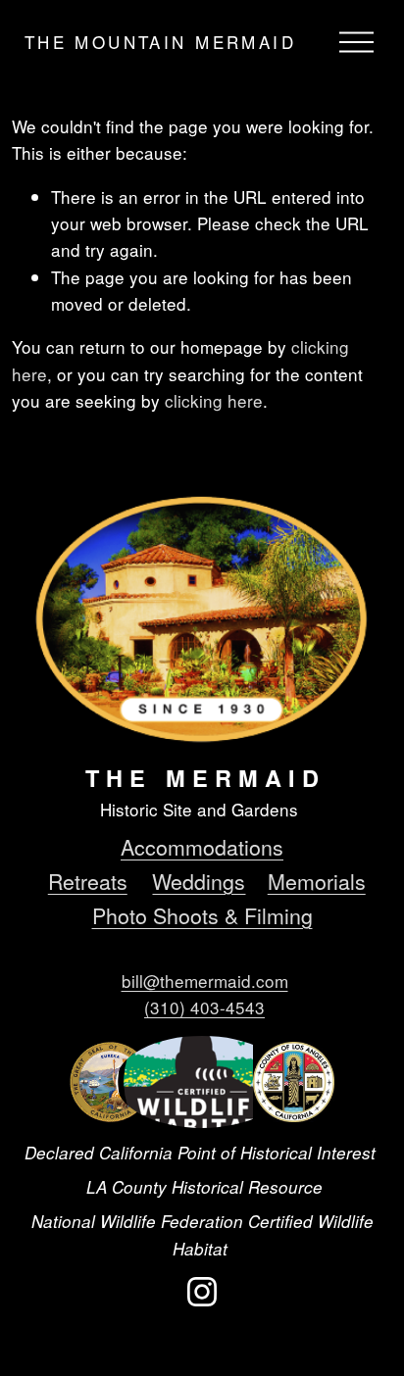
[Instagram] (202, 1291)
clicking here (214, 400)
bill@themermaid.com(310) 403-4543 (205, 993)
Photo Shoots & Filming (202, 915)
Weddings (198, 880)
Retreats (87, 880)
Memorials (317, 880)
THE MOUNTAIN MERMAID (160, 41)
